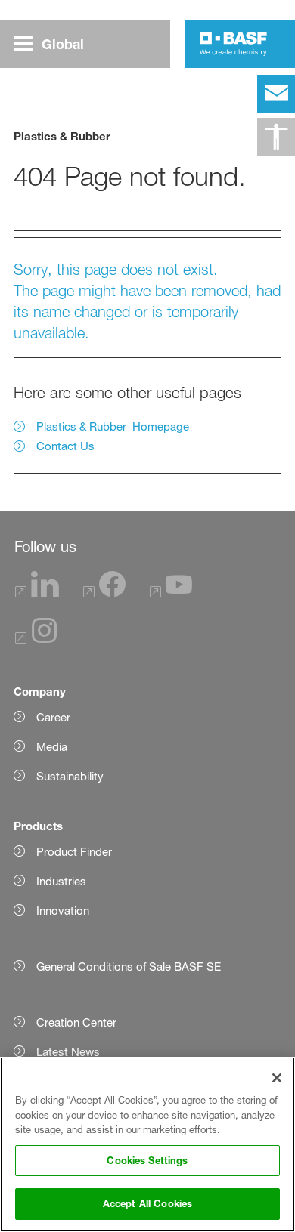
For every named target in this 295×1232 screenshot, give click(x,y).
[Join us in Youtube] (171, 593)
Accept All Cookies (147, 1203)
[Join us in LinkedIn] (37, 593)
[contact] (276, 94)
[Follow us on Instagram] (36, 639)
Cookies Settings (147, 1160)
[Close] (276, 1078)
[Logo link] (233, 44)
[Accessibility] (276, 137)
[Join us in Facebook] (104, 593)
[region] (147, 1144)
